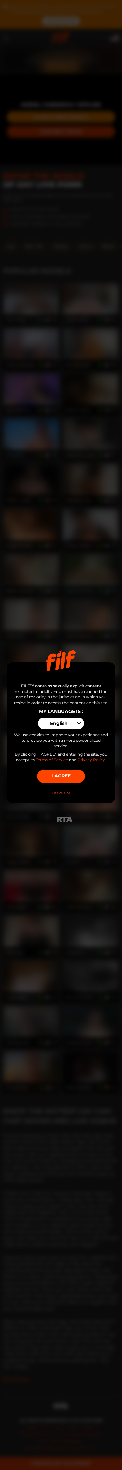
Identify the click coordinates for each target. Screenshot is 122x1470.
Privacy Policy (91, 759)
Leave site (61, 793)
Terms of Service (52, 759)
